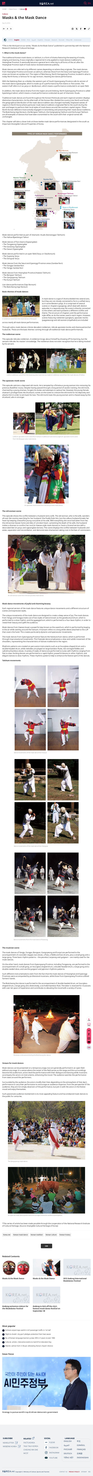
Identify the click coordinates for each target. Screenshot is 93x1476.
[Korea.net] (46, 5)
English (16, 40)
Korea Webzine (89, 1024)
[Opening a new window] (76, 29)
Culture (22, 9)
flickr (89, 1030)
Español (81, 1445)
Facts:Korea (29, 1442)
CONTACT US (63, 1472)
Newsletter (8, 1442)
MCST (25, 1453)
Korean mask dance (20, 1235)
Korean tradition (37, 1235)
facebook (89, 1034)
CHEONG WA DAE (30, 1449)
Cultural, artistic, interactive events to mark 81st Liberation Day (28, 1342)
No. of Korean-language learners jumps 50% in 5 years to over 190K (30, 1338)
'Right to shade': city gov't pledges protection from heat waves (28, 1334)
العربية (66, 1445)
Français (81, 1449)
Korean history (65, 1235)
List (46, 1246)
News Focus (13, 9)
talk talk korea (30, 1446)
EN (89, 3)
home (4, 9)
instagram (89, 1038)
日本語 (79, 1453)
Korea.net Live (89, 1019)
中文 (79, 1441)
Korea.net (6, 1235)
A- (11, 29)
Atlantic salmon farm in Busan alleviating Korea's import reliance (29, 1346)
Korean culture (51, 1235)
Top (89, 1047)
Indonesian (83, 1457)
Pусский (68, 1449)
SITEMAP (84, 1472)
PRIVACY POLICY (74, 1472)
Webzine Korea (10, 1446)
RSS (89, 1472)
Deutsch (68, 1453)
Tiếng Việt (68, 1457)
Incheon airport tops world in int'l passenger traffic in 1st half (28, 1330)
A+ (4, 29)
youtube (89, 1042)
